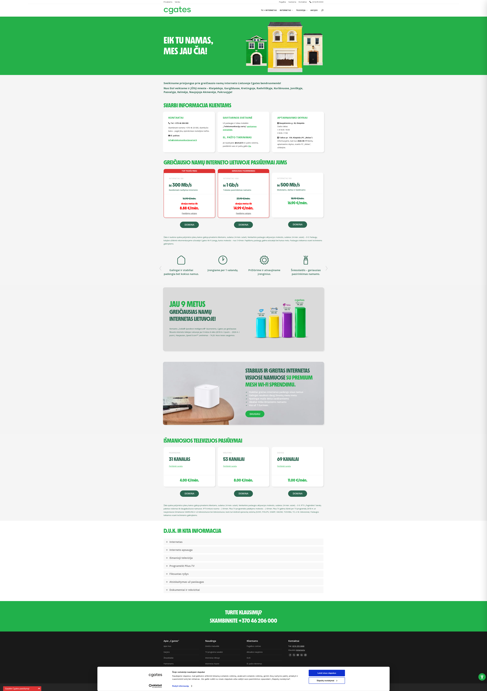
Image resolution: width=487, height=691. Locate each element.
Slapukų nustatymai (325, 680)
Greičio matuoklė (212, 646)
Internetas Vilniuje (212, 658)
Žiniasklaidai (168, 658)
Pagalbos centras (254, 646)
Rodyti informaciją (180, 686)
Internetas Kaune (212, 663)
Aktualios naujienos (255, 652)
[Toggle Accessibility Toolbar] (482, 677)
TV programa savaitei (214, 652)
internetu (300, 650)
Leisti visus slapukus (327, 673)
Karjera (167, 652)
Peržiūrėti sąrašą (176, 466)
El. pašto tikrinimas (254, 663)
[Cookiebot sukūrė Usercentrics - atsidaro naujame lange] (155, 686)
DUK (248, 658)
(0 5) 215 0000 (317, 2)
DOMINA (189, 224)
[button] (160, 268)
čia (249, 146)
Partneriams (169, 663)
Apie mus (167, 646)
